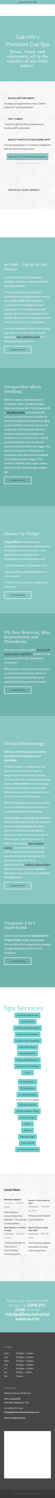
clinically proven (15, 412)
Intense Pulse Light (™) (18, 653)
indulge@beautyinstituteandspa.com (21, 1412)
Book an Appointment (14, 1417)
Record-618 (43, 649)
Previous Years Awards (24, 190)
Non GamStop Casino (28, 336)
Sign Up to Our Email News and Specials (27, 156)
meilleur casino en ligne (37, 864)
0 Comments (33, 1207)
